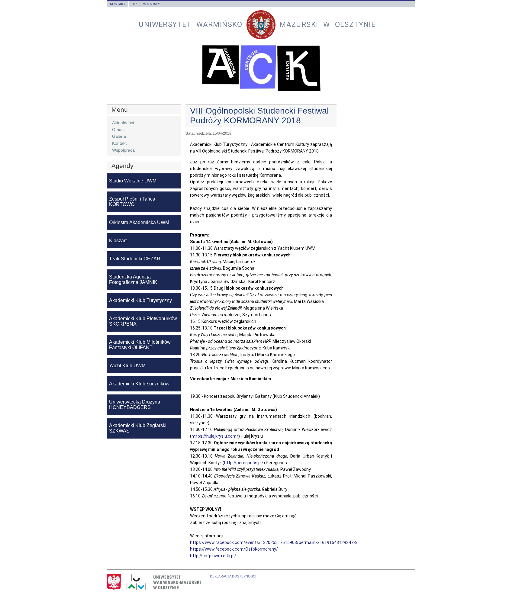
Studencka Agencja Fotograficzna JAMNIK (133, 279)
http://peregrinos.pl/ (243, 462)
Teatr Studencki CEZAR (134, 258)
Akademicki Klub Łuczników (139, 383)
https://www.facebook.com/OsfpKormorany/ (234, 549)
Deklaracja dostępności (233, 576)
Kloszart (118, 240)
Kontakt (117, 4)
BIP (134, 4)
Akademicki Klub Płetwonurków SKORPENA (143, 321)
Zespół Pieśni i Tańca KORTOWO (132, 201)
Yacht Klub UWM (127, 365)
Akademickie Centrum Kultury (261, 68)
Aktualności (123, 122)
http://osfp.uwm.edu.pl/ (213, 555)
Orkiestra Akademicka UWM (139, 222)
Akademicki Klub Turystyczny (140, 300)
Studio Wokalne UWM (132, 180)
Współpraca (123, 150)
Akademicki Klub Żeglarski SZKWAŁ (137, 428)
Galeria (119, 136)
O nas (118, 129)
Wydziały (151, 4)
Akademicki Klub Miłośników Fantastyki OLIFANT (140, 344)
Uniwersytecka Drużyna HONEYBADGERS (134, 404)
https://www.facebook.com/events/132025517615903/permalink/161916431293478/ (274, 542)
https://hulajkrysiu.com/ (215, 436)
